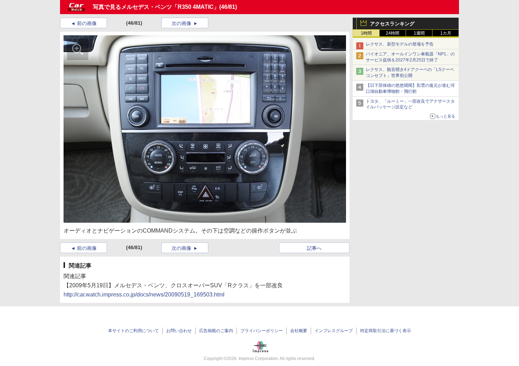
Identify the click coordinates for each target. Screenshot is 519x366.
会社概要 (298, 330)
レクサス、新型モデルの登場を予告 (400, 44)
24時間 (392, 33)
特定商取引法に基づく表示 (385, 330)
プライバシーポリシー (261, 330)
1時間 (366, 33)
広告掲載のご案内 (216, 330)
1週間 (419, 33)
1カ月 (445, 33)
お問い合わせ (179, 330)
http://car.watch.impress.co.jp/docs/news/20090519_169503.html (144, 295)
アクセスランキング (392, 23)
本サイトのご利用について (133, 330)
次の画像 (181, 23)
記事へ (314, 248)
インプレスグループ (334, 330)
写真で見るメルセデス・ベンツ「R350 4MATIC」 (156, 7)
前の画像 (87, 23)
